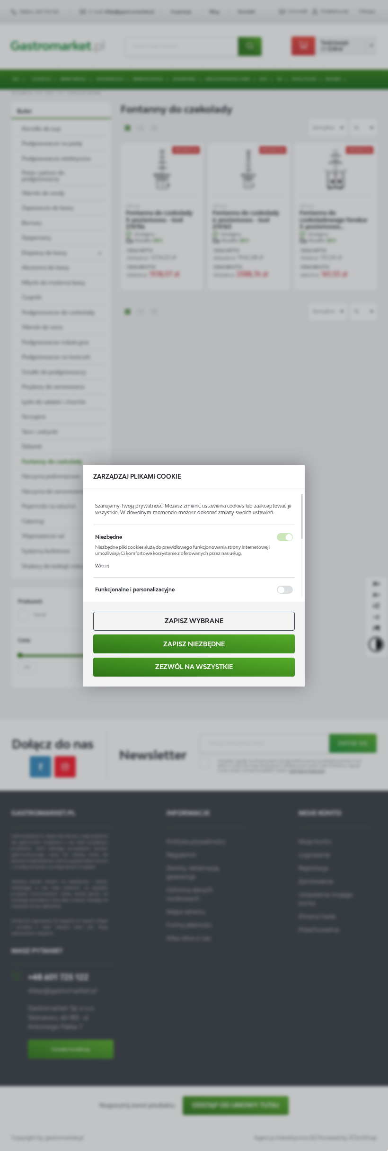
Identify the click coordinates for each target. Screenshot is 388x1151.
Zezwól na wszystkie (194, 666)
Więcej (102, 565)
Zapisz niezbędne (194, 644)
